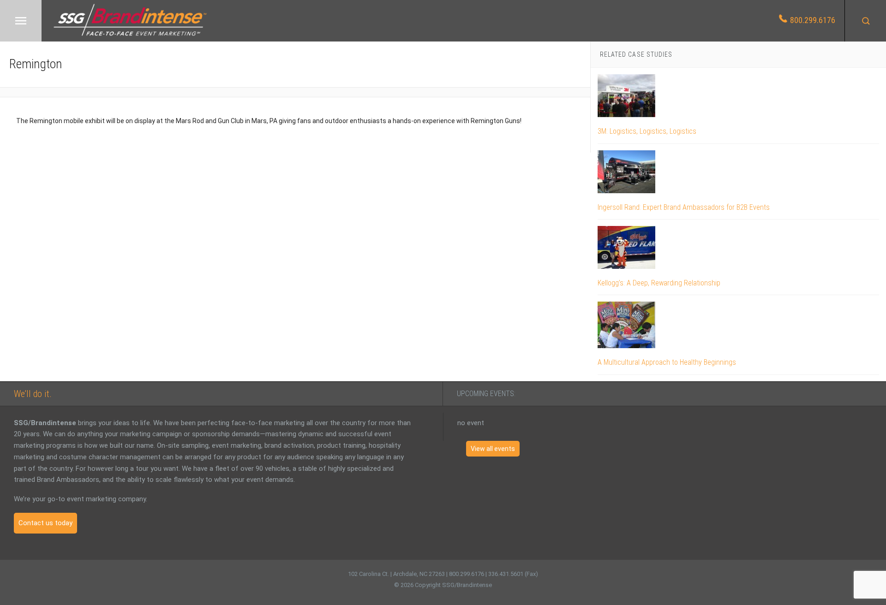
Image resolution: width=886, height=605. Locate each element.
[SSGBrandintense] (130, 37)
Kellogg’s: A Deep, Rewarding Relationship (659, 283)
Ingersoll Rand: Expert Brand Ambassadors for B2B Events (684, 207)
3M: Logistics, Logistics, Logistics (647, 131)
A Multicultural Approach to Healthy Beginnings (667, 362)
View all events (493, 448)
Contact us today (45, 523)
